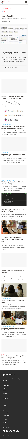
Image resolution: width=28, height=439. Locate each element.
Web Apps (3, 235)
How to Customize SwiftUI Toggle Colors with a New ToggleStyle (13, 356)
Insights (4, 388)
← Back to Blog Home (7, 8)
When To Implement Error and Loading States (13, 301)
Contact (4, 422)
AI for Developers (6, 67)
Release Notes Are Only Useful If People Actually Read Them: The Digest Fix (13, 127)
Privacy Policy (6, 427)
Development (4, 152)
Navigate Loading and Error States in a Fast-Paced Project (12, 329)
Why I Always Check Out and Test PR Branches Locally (12, 182)
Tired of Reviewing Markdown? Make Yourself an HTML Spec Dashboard (12, 97)
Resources (5, 395)
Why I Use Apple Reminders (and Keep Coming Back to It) (13, 210)
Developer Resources (8, 400)
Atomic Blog (5, 398)
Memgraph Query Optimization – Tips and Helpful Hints (13, 155)
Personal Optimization (7, 208)
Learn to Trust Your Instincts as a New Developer (12, 271)
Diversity (5, 393)
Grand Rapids (6, 413)
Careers (4, 390)
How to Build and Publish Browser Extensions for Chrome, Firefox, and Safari (12, 239)
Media (4, 425)
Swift (3, 354)
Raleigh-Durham (6, 415)
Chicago (4, 410)
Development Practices (7, 124)
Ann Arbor (5, 407)
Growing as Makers (6, 268)
